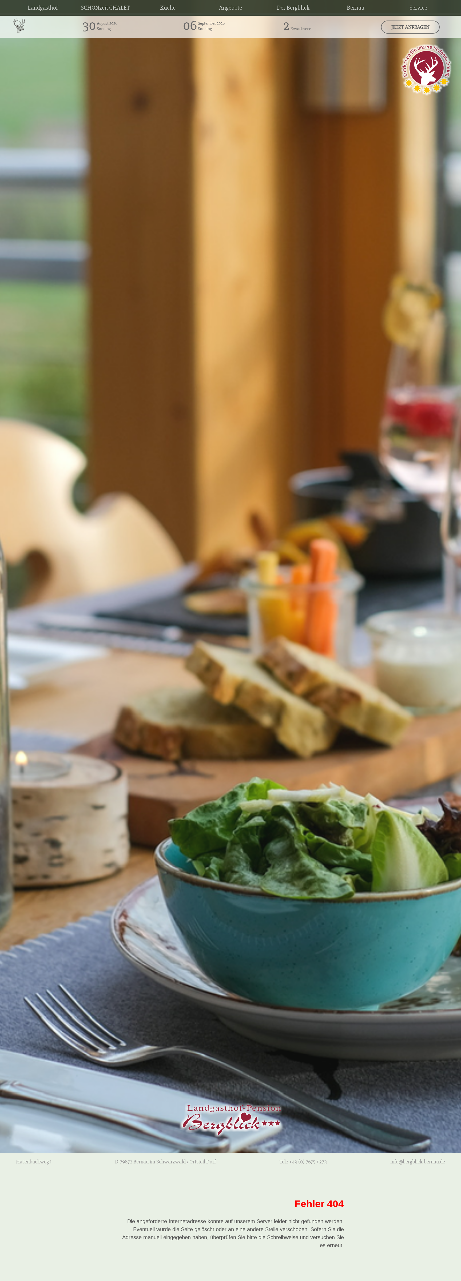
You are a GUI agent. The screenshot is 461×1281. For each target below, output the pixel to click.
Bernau (355, 7)
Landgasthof (43, 7)
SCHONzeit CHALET (105, 7)
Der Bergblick (293, 7)
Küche (168, 7)
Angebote (230, 7)
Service (418, 7)
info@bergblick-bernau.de (417, 1161)
